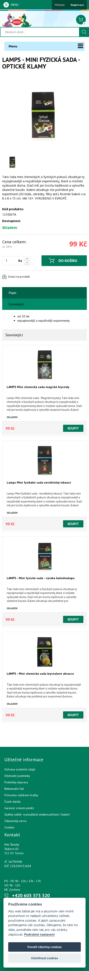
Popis (12, 293)
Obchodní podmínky (17, 776)
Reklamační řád (14, 789)
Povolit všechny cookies (44, 947)
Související (16, 304)
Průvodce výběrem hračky (21, 795)
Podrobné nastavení (39, 934)
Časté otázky (12, 802)
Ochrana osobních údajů (19, 769)
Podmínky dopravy (16, 782)
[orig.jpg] (41, 114)
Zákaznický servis (15, 821)
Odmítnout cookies (44, 958)
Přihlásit (60, 4)
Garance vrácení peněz (19, 808)
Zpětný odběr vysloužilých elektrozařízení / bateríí (37, 814)
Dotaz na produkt (19, 277)
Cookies (9, 827)
